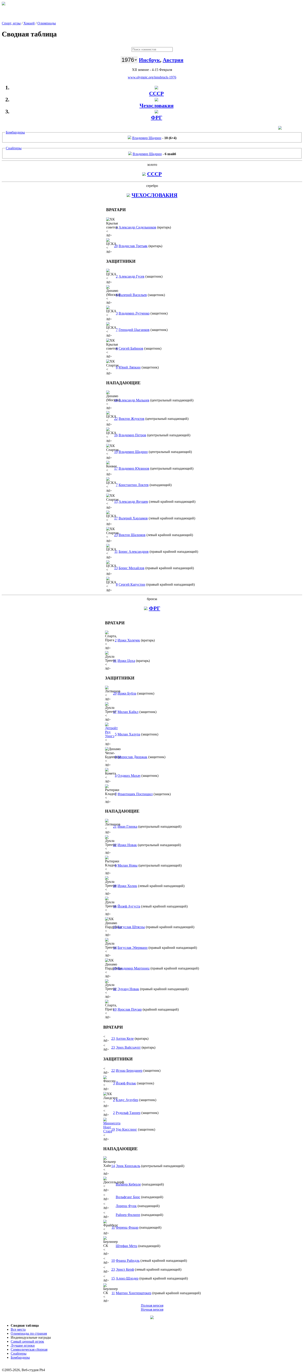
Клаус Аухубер (127, 1100)
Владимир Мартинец (134, 968)
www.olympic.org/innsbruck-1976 (152, 77)
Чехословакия (157, 105)
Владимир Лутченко (134, 313)
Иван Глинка (127, 826)
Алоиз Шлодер (127, 1278)
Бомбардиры (15, 132)
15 (116, 501)
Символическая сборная (29, 1349)
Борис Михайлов (131, 568)
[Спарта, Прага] (128, 195)
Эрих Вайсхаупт (128, 1047)
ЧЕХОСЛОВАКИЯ (154, 195)
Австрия (173, 60)
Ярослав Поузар (130, 1009)
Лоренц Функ (126, 1206)
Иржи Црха (126, 661)
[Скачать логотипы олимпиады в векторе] (280, 128)
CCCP (154, 174)
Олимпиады (46, 23)
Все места (18, 1329)
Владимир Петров (132, 435)
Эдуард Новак (128, 989)
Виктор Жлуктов (131, 419)
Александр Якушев (133, 501)
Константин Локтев (134, 485)
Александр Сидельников (137, 227)
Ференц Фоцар (127, 1227)
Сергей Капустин (132, 584)
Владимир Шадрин (146, 138)
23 (116, 535)
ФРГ (156, 117)
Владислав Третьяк (133, 246)
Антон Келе (125, 1038)
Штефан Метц (126, 1246)
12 (115, 927)
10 (116, 400)
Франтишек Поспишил (135, 794)
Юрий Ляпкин (130, 367)
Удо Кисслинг (126, 1129)
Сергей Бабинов (131, 348)
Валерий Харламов (133, 518)
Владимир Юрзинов (134, 468)
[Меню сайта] (152, 1318)
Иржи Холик (127, 886)
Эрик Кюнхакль (128, 1166)
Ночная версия (152, 1309)
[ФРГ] (156, 111)
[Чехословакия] (156, 99)
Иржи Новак (127, 845)
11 (116, 551)
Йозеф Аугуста (129, 906)
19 (116, 452)
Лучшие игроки (23, 1345)
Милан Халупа (129, 734)
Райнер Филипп (128, 1215)
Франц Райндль (128, 1260)
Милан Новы (128, 865)
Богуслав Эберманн (133, 947)
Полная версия (152, 1305)
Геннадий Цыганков (134, 330)
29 (115, 693)
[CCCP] (129, 138)
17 (116, 468)
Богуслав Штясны (131, 927)
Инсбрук (149, 60)
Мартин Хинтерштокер (133, 1293)
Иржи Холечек (129, 640)
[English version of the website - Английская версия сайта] (3, 4)
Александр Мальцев (134, 400)
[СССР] (156, 87)
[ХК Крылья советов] (144, 174)
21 (115, 826)
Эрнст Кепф (125, 1269)
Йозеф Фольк (126, 1083)
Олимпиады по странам (29, 1333)
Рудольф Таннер (128, 1113)
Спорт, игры (11, 23)
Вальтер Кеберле (128, 1184)
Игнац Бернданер (129, 1070)
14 (115, 947)
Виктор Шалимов (132, 535)
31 (115, 661)
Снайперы (14, 148)
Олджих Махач (129, 775)
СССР (156, 93)
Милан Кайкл (128, 712)
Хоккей (29, 23)
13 (116, 568)
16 (116, 435)
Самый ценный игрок (27, 1341)
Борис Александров (134, 551)
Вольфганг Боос (128, 1197)
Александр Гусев (131, 276)
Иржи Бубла (127, 693)
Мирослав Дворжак (132, 757)
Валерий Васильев (133, 295)
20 (116, 246)
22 (116, 419)
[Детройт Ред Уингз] (111, 736)
